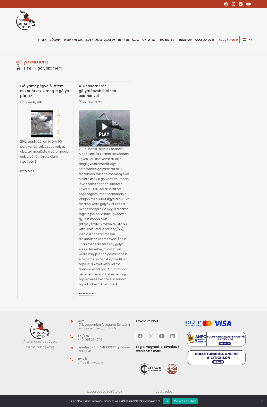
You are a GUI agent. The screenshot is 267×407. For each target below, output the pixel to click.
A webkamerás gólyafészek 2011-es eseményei (97, 90)
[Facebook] (140, 336)
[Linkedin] (172, 336)
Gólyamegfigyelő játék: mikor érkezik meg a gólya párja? (44, 90)
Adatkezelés (162, 391)
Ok (166, 400)
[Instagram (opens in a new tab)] (233, 4)
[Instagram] (151, 336)
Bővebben (27, 171)
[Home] (18, 68)
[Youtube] (162, 336)
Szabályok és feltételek (104, 391)
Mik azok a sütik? (185, 400)
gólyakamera (50, 68)
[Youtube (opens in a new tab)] (248, 4)
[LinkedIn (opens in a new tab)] (241, 4)
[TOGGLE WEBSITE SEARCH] (251, 40)
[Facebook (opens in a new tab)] (226, 4)
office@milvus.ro (90, 362)
